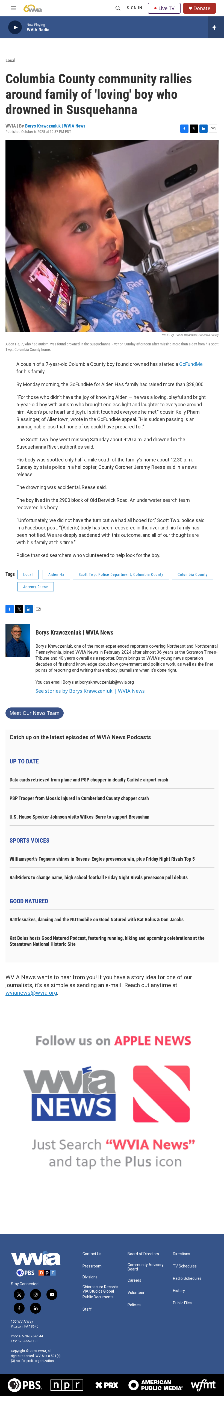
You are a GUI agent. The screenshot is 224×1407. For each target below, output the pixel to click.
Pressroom (92, 1266)
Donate (201, 8)
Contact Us (91, 1254)
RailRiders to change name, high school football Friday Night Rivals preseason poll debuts (99, 877)
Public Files (182, 1303)
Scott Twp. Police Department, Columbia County (121, 574)
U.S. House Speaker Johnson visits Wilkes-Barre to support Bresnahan (79, 817)
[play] (15, 27)
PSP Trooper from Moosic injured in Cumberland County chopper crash (79, 798)
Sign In (134, 8)
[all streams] (216, 27)
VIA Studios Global (98, 1291)
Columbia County (193, 574)
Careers (134, 1280)
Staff (87, 1309)
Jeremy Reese (35, 587)
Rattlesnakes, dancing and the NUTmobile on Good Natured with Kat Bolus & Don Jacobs (97, 919)
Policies (134, 1305)
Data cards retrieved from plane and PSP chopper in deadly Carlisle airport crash (89, 780)
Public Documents (98, 1297)
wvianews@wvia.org (31, 993)
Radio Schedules (187, 1278)
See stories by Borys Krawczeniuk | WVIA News (90, 691)
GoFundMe (191, 364)
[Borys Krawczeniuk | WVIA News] (17, 640)
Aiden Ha (56, 574)
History (179, 1291)
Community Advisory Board (146, 1267)
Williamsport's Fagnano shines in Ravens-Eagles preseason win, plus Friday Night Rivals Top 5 (102, 859)
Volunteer (136, 1293)
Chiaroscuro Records (100, 1287)
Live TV (166, 8)
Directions (181, 1254)
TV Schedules (185, 1266)
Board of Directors (143, 1254)
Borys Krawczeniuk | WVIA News (55, 126)
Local (10, 60)
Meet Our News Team (35, 713)
